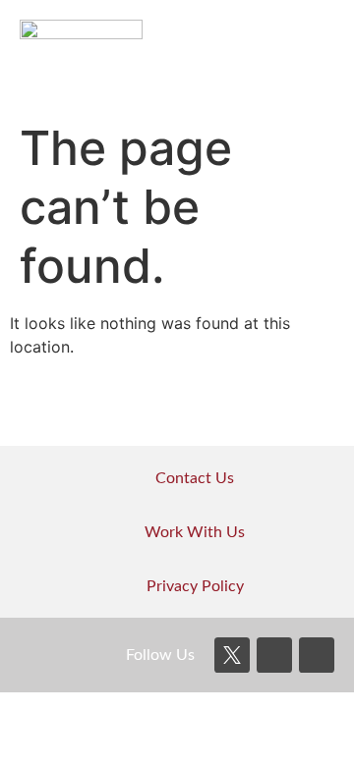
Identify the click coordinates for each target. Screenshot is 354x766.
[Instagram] (316, 655)
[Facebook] (274, 655)
